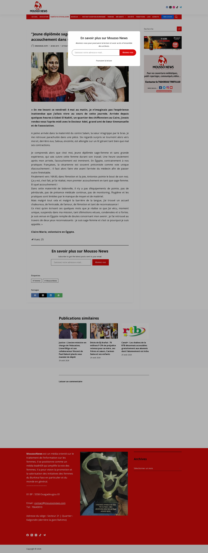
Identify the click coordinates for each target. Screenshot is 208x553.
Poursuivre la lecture (104, 61)
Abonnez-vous (128, 52)
